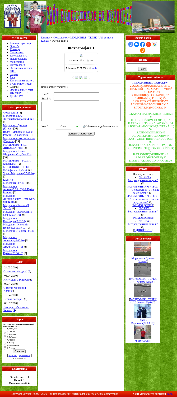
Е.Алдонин (11, 334)
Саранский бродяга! (15, 271)
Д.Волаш (11, 348)
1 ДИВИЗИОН (143, 230)
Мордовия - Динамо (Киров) (143, 260)
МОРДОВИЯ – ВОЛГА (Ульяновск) (17, 162)
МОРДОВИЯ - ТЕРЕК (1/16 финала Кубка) (16, 168)
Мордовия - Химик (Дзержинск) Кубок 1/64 (17, 153)
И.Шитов (11, 331)
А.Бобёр (10, 343)
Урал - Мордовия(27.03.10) (19, 173)
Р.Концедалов (13, 345)
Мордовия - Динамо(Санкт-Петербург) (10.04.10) (19, 198)
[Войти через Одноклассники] (142, 50)
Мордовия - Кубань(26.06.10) (13, 252)
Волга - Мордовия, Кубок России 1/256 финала (18, 133)
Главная (45, 37)
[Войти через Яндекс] (148, 44)
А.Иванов (11, 340)
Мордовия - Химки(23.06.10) (13, 245)
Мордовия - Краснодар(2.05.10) (14, 220)
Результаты (13, 356)
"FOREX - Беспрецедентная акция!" (143, 179)
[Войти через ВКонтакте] (136, 44)
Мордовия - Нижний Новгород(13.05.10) (15, 226)
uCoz (170, 393)
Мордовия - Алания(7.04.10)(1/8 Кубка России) (18, 189)
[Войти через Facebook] (142, 44)
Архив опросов (24, 356)
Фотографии (10, 112)
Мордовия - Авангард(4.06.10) (14, 239)
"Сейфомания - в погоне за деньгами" (144, 191)
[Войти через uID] (130, 44)
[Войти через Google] (154, 44)
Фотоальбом (60, 37)
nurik (94, 68)
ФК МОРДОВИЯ (143, 205)
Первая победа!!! (13, 299)
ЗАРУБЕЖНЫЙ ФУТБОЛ (142, 186)
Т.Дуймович (12, 337)
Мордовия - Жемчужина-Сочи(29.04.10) (17, 213)
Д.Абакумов (12, 329)
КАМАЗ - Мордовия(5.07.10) (14, 181)
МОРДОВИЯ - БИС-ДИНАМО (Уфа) (15, 146)
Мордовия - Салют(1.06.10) (19, 230)
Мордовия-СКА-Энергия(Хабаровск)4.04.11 (19, 117)
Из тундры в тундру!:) (16, 279)
